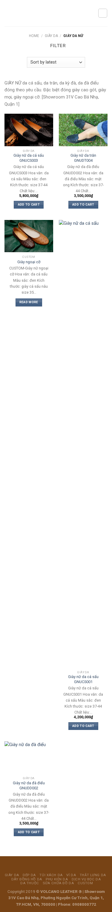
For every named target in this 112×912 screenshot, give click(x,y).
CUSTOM (85, 883)
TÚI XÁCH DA (50, 875)
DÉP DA (29, 875)
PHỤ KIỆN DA (57, 879)
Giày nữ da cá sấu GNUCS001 (83, 679)
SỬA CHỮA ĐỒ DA (58, 883)
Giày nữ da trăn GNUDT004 (83, 157)
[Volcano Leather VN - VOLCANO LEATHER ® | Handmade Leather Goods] (54, 13)
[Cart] (102, 13)
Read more (28, 302)
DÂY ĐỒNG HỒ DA (26, 879)
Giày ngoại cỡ (28, 262)
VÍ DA (71, 875)
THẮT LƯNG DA (93, 875)
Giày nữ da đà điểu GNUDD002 (29, 785)
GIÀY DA (51, 36)
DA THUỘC (29, 883)
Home (34, 36)
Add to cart (29, 204)
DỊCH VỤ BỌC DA (86, 879)
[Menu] (7, 13)
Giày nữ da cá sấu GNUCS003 (28, 157)
